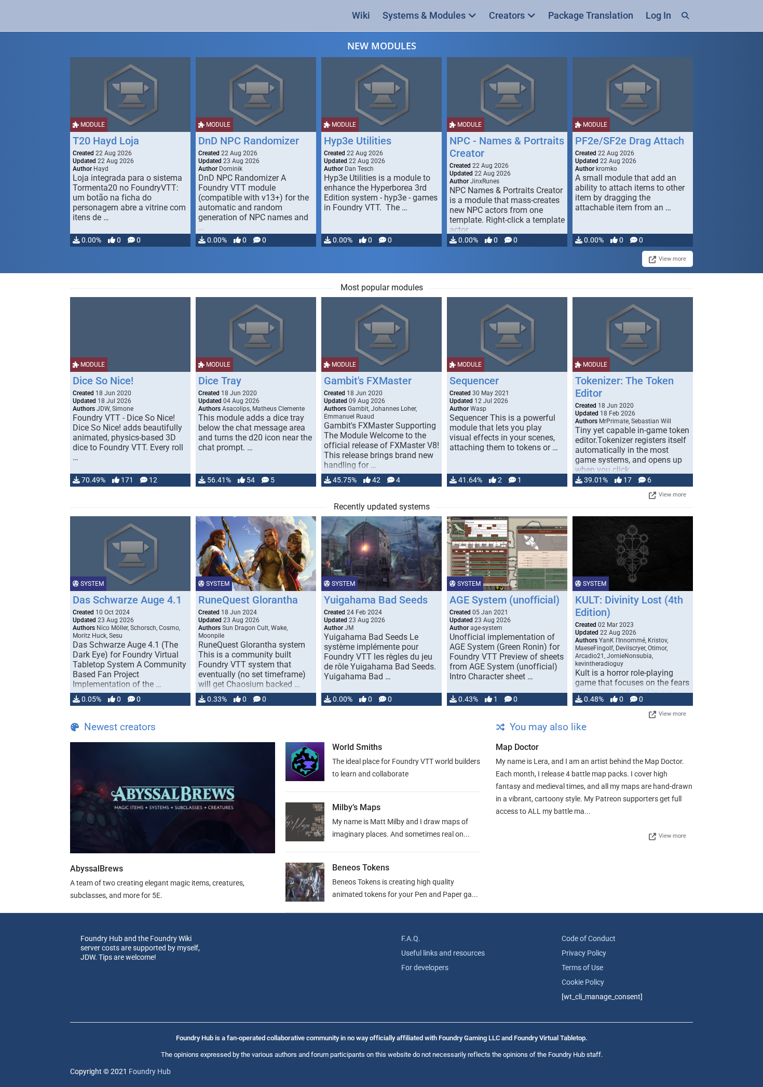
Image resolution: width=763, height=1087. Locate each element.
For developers (424, 967)
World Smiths (357, 747)
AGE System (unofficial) (504, 600)
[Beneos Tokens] (304, 882)
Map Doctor (517, 747)
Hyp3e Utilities (357, 141)
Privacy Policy (584, 953)
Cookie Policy (583, 982)
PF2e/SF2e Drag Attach (629, 141)
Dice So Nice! (103, 380)
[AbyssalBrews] (172, 797)
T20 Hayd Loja (106, 141)
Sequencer (474, 380)
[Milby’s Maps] (304, 821)
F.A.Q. (410, 938)
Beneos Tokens (360, 868)
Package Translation (590, 15)
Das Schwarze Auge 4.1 (127, 600)
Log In (658, 15)
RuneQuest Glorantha (248, 600)
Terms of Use (582, 967)
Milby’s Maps (356, 807)
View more (672, 259)
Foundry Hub (150, 1071)
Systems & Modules (424, 15)
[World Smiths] (304, 761)
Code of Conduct (589, 938)
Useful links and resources (443, 953)
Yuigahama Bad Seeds (376, 600)
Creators (507, 15)
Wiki (361, 15)
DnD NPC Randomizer (248, 141)
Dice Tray (219, 380)
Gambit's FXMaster (368, 380)
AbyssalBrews (96, 869)
